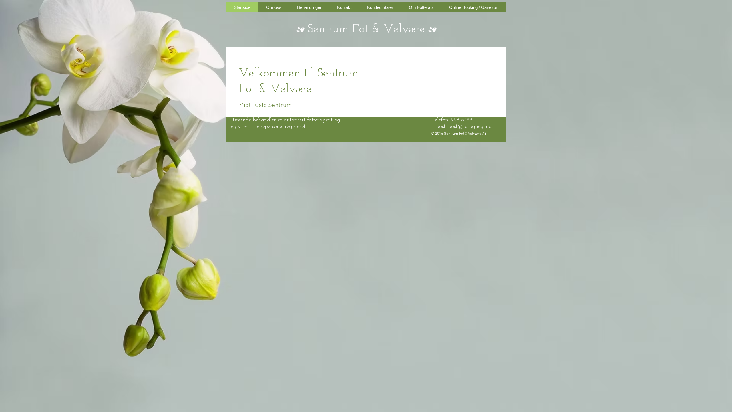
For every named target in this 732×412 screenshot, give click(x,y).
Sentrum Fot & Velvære (366, 29)
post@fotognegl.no (470, 126)
